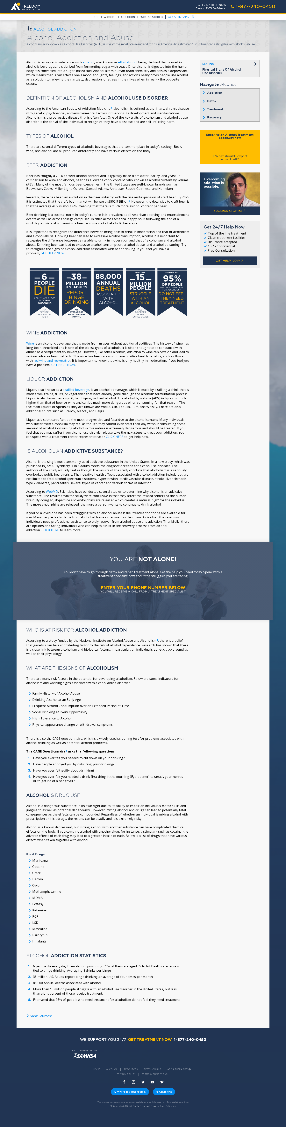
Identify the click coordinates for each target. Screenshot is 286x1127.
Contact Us (164, 1091)
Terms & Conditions (155, 1074)
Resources (131, 1069)
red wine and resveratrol (51, 360)
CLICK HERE (115, 437)
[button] (110, 18)
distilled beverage (76, 390)
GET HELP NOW (52, 253)
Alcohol (112, 1069)
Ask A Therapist (181, 17)
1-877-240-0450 (252, 7)
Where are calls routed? (130, 1091)
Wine (30, 343)
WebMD (52, 491)
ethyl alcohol (127, 62)
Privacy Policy (126, 1074)
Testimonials (152, 1069)
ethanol (88, 62)
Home (95, 17)
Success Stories (151, 17)
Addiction (128, 17)
